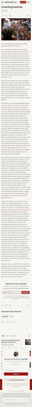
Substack (8, 403)
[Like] (2, 15)
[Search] (29, 335)
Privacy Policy (17, 386)
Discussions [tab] (13, 336)
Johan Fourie (4, 10)
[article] (16, 344)
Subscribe (23, 2)
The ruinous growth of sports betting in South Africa (10, 341)
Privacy (15, 396)
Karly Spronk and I (15, 105)
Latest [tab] (7, 336)
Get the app (24, 400)
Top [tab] (3, 336)
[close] (27, 352)
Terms (19, 396)
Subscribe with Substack (17, 380)
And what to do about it (7, 344)
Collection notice (26, 396)
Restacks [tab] (11, 316)
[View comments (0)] (6, 15)
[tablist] (8, 316)
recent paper (16, 52)
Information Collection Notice (21, 385)
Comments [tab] (5, 316)
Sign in (28, 2)
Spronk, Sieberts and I (21, 210)
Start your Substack (12, 400)
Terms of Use (24, 383)
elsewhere (16, 148)
